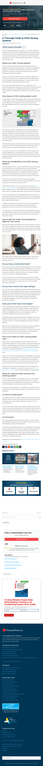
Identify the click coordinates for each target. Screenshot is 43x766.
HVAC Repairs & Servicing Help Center (12, 661)
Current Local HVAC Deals (8, 651)
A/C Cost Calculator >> (11, 559)
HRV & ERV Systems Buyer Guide (10, 690)
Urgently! (9, 491)
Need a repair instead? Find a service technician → (13, 22)
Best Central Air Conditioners (9, 669)
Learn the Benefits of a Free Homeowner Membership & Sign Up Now (19, 657)
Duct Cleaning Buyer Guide (9, 698)
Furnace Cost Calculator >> (12, 562)
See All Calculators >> (10, 568)
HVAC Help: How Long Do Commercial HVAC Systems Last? (32, 467)
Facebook (4, 748)
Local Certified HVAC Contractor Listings (12, 744)
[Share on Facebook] (6, 447)
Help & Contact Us (6, 732)
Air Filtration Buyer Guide (8, 692)
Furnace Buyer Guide (7, 680)
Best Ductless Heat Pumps (9, 671)
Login (39, 512)
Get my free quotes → (15, 18)
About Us (4, 730)
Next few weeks (22, 492)
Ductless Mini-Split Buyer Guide (10, 686)
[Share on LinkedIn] (12, 447)
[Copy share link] (14, 447)
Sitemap (36, 763)
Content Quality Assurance (9, 734)
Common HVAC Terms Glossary (10, 655)
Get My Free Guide (9, 615)
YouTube (4, 750)
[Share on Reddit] (9, 447)
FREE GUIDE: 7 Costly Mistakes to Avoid (12, 649)
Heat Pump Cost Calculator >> (13, 565)
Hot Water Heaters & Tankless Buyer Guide (13, 694)
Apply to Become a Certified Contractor (12, 746)
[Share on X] (3, 447)
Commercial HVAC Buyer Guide (10, 700)
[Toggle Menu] (24, 2)
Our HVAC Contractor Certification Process (13, 740)
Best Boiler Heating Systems (9, 673)
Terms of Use (32, 763)
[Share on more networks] (20, 447)
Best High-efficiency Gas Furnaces (10, 667)
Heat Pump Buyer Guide (8, 684)
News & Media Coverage (8, 736)
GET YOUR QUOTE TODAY (21, 539)
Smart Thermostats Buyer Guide (10, 696)
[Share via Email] (17, 447)
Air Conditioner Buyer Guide (9, 682)
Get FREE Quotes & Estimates (9, 647)
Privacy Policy (27, 763)
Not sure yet (34, 491)
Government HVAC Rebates (9, 653)
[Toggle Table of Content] (23, 47)
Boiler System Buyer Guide (9, 688)
